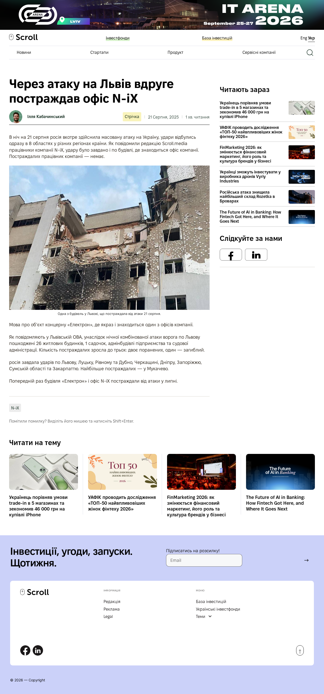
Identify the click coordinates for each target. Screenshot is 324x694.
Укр (311, 38)
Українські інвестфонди (218, 609)
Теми (200, 616)
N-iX (15, 408)
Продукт (175, 52)
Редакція (112, 601)
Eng (304, 38)
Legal (108, 616)
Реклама (112, 609)
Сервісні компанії (259, 52)
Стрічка (132, 116)
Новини (24, 52)
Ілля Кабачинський (46, 116)
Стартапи (99, 52)
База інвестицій (217, 38)
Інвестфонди (118, 38)
